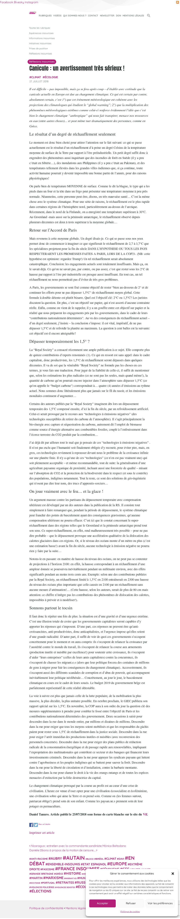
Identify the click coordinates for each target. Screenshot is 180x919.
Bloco (90, 859)
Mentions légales (133, 15)
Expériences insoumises (41, 33)
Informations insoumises (42, 38)
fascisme (48, 869)
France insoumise (78, 868)
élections (41, 891)
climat (36, 77)
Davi (121, 858)
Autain (75, 858)
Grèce (59, 873)
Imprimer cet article (41, 832)
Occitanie (35, 883)
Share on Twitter (36, 825)
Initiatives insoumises (40, 43)
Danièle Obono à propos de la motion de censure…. (62, 850)
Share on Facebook (31, 825)
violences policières (42, 887)
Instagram (31, 2)
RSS (177, 2)
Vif (145, 814)
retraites (66, 882)
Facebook (6, 2)
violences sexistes (65, 887)
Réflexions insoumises (40, 53)
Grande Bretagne (42, 873)
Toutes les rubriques (39, 27)
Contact (93, 15)
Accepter (102, 903)
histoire (73, 873)
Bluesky (19, 2)
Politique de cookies (130, 911)
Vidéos (57, 15)
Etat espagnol (94, 864)
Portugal (48, 882)
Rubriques (45, 15)
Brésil (100, 858)
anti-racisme (39, 858)
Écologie (51, 77)
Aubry (56, 858)
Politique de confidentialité (46, 908)
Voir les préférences (160, 903)
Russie (82, 882)
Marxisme (54, 878)
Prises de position (38, 48)
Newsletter (107, 15)
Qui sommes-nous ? (74, 15)
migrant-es (71, 878)
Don (118, 15)
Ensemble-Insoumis (64, 864)
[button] (173, 873)
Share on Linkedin (44, 824)
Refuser (131, 903)
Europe (118, 863)
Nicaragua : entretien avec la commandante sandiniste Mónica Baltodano (78, 846)
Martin (36, 878)
